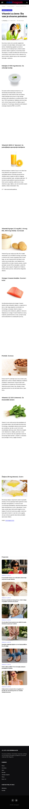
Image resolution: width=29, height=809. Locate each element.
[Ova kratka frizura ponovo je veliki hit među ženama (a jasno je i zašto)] (14, 611)
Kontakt (3, 790)
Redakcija (5, 20)
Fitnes (3, 776)
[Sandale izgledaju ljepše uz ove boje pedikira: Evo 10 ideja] (14, 633)
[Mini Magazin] (15, 2)
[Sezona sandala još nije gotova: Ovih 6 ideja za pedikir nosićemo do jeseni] (14, 589)
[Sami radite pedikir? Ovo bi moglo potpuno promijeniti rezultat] (14, 656)
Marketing (4, 788)
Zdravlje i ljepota (7, 10)
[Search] (27, 2)
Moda (3, 765)
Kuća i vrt (4, 779)
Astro (3, 770)
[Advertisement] (14, 123)
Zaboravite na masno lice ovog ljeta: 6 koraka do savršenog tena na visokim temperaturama (12, 690)
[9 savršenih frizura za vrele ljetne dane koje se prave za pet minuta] (14, 567)
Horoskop (4, 768)
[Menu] (2, 2)
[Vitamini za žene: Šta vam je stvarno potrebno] (14, 31)
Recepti (3, 772)
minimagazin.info (9, 520)
